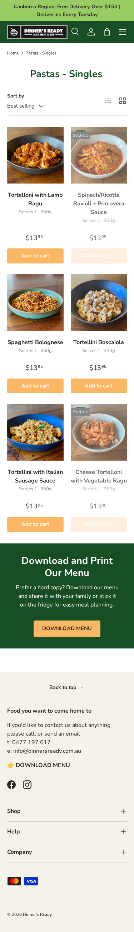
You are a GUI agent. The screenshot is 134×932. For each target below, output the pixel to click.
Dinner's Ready (37, 914)
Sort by (15, 95)
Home (13, 53)
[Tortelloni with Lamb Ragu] (35, 155)
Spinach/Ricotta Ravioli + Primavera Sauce (98, 203)
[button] (107, 32)
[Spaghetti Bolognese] (35, 302)
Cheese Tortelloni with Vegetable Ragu (99, 476)
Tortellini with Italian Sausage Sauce (35, 476)
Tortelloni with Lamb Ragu (35, 199)
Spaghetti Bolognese (35, 342)
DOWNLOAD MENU (67, 628)
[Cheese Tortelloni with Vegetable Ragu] (99, 432)
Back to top (63, 687)
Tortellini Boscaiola (98, 342)
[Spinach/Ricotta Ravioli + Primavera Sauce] (99, 155)
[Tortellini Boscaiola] (99, 302)
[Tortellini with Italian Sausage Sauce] (35, 432)
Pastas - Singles (40, 53)
